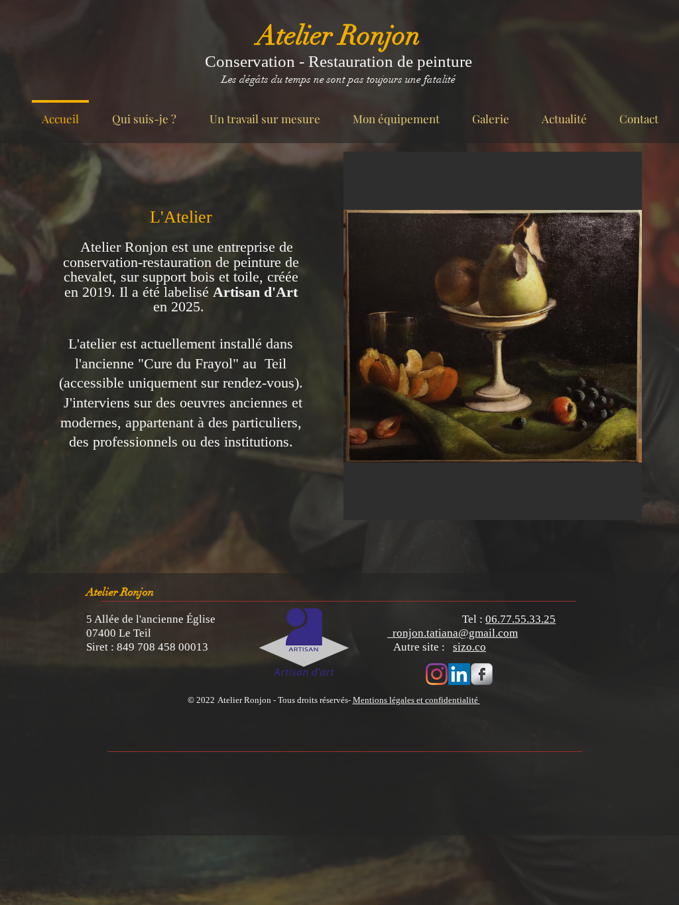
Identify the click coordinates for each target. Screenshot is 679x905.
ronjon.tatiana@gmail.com (452, 633)
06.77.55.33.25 (520, 619)
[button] (492, 336)
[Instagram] (437, 674)
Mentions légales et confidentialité (416, 700)
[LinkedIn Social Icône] (459, 674)
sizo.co (469, 647)
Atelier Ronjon (338, 35)
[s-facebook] (482, 674)
